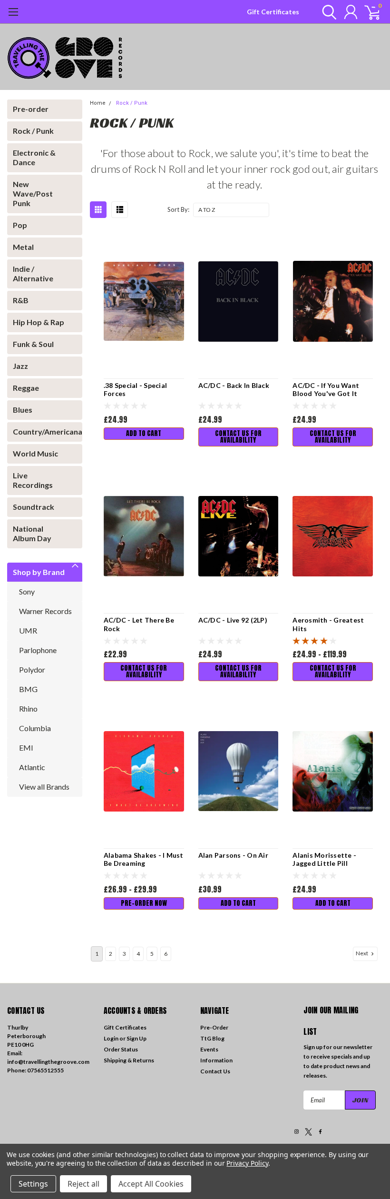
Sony (27, 591)
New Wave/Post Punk (33, 193)
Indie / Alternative (33, 273)
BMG (28, 689)
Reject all (83, 1184)
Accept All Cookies (151, 1184)
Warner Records (45, 610)
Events (209, 1049)
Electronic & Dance (34, 157)
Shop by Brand (39, 571)
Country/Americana (42, 431)
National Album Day (32, 533)
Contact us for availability (238, 436)
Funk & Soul (33, 343)
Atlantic (32, 767)
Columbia (35, 728)
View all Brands (44, 786)
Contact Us (215, 1071)
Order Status (121, 1049)
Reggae (26, 387)
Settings (33, 1184)
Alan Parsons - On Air (233, 855)
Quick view (143, 300)
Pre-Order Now (144, 903)
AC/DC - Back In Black (233, 385)
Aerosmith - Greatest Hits (328, 624)
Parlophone (38, 649)
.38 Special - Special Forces (135, 389)
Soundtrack (33, 506)
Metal (23, 246)
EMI (26, 747)
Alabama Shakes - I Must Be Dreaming (144, 859)
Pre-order (31, 108)
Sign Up (136, 1038)
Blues (22, 409)
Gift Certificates (273, 12)
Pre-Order (214, 1027)
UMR (28, 630)
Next (362, 953)
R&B (21, 300)
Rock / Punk (33, 130)
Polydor (32, 669)
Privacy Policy (247, 1163)
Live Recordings (33, 480)
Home (98, 103)
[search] (327, 12)
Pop (20, 224)
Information (216, 1060)
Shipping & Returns (129, 1060)
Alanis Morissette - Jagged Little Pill (324, 859)
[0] (368, 12)
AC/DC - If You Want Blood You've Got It (325, 389)
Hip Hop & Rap (38, 322)
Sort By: (178, 209)
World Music (35, 453)
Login (111, 1038)
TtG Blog (212, 1038)
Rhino (28, 708)
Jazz (20, 365)
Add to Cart (143, 433)
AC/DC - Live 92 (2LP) (232, 620)
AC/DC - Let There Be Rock (139, 624)
